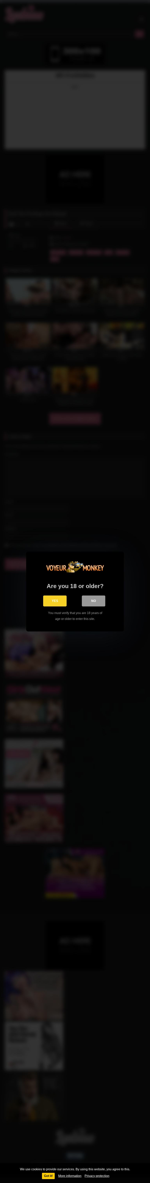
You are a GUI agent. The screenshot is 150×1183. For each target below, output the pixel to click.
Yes (55, 601)
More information (69, 1176)
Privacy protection (97, 1176)
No (93, 601)
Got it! (48, 1176)
